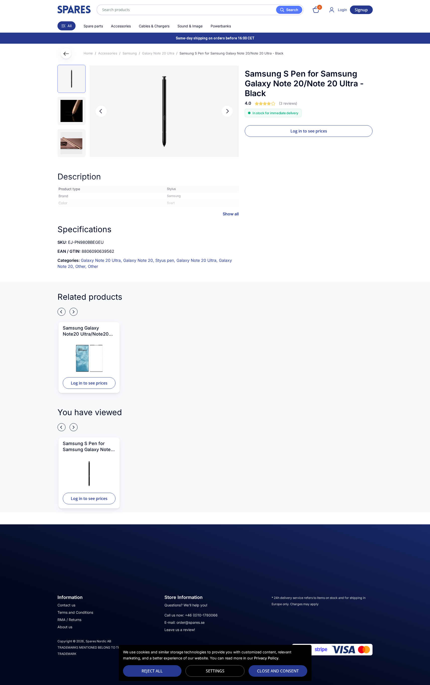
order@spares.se (190, 622)
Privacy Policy (266, 658)
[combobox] (200, 10)
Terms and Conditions (75, 612)
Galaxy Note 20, (139, 260)
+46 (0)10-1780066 (201, 615)
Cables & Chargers (154, 26)
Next (227, 111)
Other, (81, 266)
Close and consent (278, 671)
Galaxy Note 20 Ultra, (102, 260)
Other (93, 266)
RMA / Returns (69, 619)
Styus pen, (165, 260)
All (70, 26)
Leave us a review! (179, 630)
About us (64, 627)
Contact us (66, 605)
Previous (101, 111)
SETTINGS (215, 671)
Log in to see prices (308, 131)
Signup (361, 10)
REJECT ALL (152, 671)
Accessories (121, 26)
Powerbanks (221, 26)
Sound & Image (190, 26)
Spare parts (93, 26)
